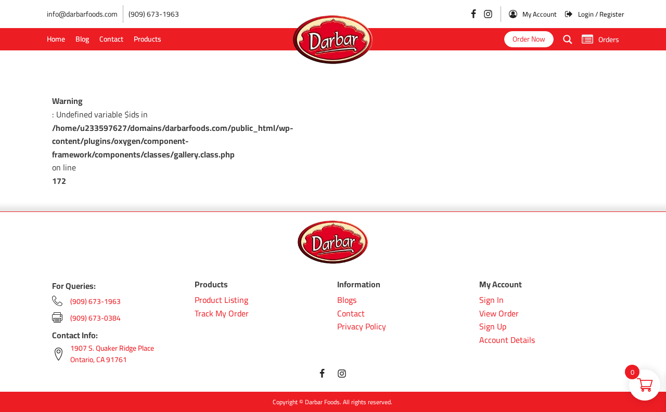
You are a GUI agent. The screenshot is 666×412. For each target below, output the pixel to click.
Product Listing (221, 300)
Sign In (491, 300)
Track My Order (222, 314)
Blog (82, 39)
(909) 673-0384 (95, 318)
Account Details (507, 340)
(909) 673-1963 (154, 14)
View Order (499, 314)
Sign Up (492, 327)
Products (147, 39)
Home (56, 39)
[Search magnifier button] (567, 39)
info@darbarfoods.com (82, 14)
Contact (111, 39)
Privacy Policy (361, 327)
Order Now (529, 39)
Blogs (346, 300)
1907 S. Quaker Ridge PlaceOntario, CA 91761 (112, 354)
